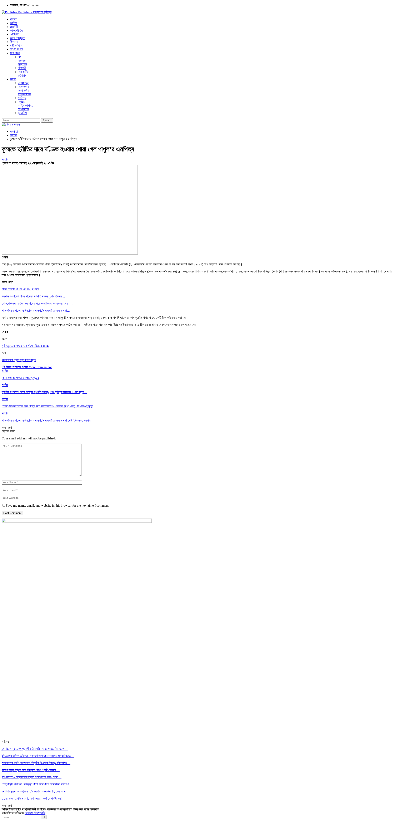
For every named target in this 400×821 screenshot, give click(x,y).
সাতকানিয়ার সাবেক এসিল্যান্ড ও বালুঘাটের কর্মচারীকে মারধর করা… (36, 310)
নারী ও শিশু (15, 45)
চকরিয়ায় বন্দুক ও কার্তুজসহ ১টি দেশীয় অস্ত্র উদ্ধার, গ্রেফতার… (35, 791)
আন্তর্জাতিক (16, 30)
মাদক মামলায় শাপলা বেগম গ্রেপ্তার (20, 289)
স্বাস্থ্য (21, 101)
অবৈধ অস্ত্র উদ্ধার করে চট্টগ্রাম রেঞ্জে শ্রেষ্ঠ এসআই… (31, 770)
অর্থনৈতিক (23, 109)
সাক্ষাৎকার (23, 86)
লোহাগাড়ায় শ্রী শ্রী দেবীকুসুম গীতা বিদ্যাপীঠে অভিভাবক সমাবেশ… (37, 784)
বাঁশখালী (22, 68)
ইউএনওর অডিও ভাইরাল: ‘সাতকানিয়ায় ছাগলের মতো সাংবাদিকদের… (38, 756)
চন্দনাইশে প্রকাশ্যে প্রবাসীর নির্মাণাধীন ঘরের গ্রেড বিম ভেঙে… (35, 749)
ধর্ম (19, 56)
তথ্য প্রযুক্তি (17, 38)
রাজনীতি (14, 27)
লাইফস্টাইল (24, 94)
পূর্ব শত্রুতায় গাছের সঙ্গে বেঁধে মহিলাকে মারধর (25, 346)
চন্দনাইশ (22, 113)
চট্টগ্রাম (22, 75)
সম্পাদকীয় (23, 90)
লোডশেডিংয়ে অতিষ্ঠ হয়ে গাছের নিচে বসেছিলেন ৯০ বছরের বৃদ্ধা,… (37, 303)
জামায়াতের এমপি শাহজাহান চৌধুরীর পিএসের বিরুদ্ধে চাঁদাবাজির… (36, 763)
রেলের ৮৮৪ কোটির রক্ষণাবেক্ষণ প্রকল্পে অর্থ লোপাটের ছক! (32, 798)
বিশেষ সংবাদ (16, 49)
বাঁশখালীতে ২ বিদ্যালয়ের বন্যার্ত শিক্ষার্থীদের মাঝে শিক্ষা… (31, 777)
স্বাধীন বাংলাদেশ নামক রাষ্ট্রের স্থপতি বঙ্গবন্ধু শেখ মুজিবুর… (33, 296)
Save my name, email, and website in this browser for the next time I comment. (57, 505)
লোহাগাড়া (23, 83)
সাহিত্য (22, 98)
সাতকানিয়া (23, 71)
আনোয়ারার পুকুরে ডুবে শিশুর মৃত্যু (19, 360)
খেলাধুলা (14, 34)
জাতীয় (13, 23)
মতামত (22, 60)
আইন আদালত (25, 105)
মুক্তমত (22, 64)
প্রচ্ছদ (13, 19)
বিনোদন (14, 42)
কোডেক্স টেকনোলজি (35, 813)
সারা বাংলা (15, 53)
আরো (13, 79)
